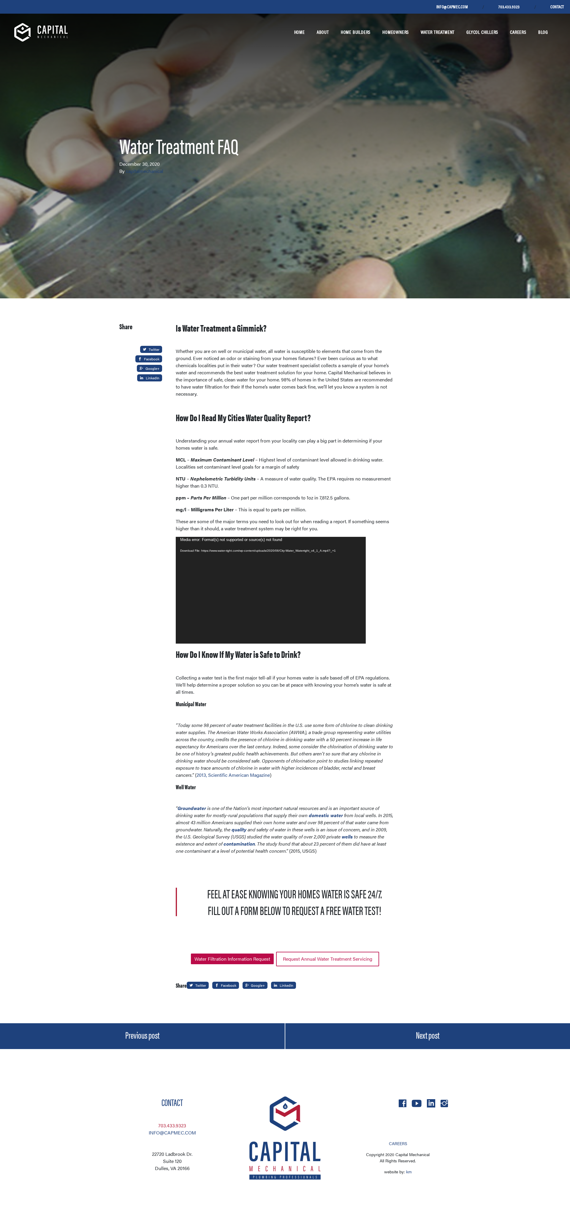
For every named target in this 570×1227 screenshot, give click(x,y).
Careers (518, 31)
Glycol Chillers (482, 31)
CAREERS (398, 1143)
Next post (427, 1034)
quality (239, 829)
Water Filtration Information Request (232, 958)
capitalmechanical (144, 171)
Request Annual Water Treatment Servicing (327, 958)
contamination (239, 843)
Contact (557, 6)
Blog (543, 31)
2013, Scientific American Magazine (233, 774)
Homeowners (395, 31)
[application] (271, 590)
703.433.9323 (509, 6)
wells (347, 836)
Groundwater (192, 808)
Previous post (142, 1034)
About (323, 31)
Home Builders (355, 31)
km (409, 1172)
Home (299, 31)
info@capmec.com (452, 6)
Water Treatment (438, 31)
